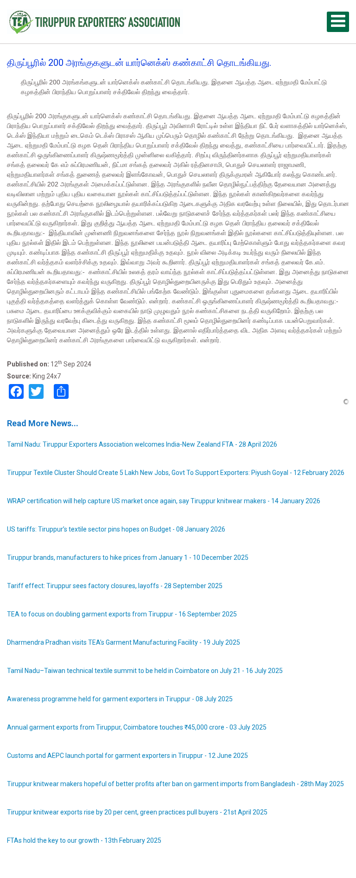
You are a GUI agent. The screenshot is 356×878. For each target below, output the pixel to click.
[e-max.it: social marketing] (346, 401)
